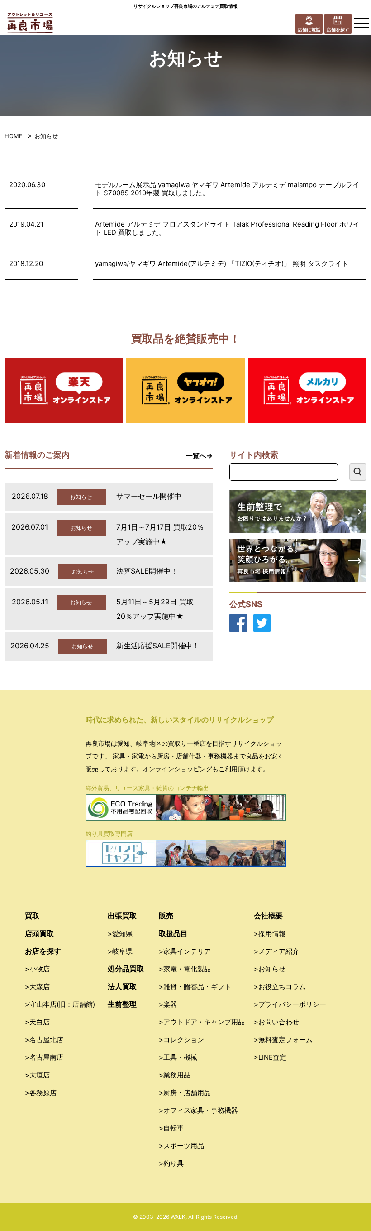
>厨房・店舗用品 (185, 1092)
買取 (32, 915)
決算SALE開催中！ (147, 570)
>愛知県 (120, 933)
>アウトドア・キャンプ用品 (202, 1022)
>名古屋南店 (44, 1057)
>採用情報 (269, 933)
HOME (14, 136)
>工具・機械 (178, 1057)
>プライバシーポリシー (290, 1004)
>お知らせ (269, 968)
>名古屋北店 (44, 1039)
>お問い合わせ (276, 1022)
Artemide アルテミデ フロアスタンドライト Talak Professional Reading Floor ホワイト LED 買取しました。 (227, 228)
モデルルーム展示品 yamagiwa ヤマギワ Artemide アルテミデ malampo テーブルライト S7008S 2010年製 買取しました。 (227, 188)
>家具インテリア (185, 951)
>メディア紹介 (276, 951)
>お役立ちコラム (280, 986)
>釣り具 (171, 1163)
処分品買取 (126, 968)
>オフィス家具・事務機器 (198, 1110)
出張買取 (122, 915)
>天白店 (37, 1022)
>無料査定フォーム (283, 1039)
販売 (166, 915)
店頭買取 (39, 933)
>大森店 (37, 986)
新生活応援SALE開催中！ (158, 645)
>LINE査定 (270, 1057)
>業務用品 (174, 1075)
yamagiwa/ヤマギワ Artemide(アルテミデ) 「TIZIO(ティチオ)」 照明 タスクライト (221, 263)
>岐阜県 (120, 951)
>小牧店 (37, 968)
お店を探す (43, 951)
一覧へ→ (199, 455)
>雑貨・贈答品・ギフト (195, 986)
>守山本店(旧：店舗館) (60, 1004)
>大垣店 (37, 1075)
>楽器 (168, 1004)
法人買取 (122, 986)
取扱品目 (173, 933)
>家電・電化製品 (185, 968)
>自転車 (171, 1128)
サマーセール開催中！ (152, 496)
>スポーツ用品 (181, 1145)
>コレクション (181, 1039)
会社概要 (268, 915)
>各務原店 (41, 1092)
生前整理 (122, 1004)
